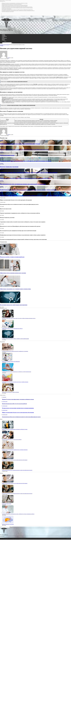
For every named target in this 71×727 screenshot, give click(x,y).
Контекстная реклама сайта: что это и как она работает (12, 4)
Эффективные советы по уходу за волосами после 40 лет (12, 328)
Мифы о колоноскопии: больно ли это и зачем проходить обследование (14, 5)
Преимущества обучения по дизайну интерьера (10, 392)
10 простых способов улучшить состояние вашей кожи (12, 257)
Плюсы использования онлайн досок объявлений (11, 361)
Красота (3, 39)
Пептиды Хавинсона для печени (8, 11)
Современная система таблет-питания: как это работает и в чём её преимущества (16, 371)
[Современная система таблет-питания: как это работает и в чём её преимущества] (8, 370)
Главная (3, 34)
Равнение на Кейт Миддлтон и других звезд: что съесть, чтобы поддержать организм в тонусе (18, 318)
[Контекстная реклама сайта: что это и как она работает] (8, 438)
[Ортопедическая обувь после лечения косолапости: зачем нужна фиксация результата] (8, 492)
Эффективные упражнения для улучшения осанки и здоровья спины (15, 289)
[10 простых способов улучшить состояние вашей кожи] (10, 254)
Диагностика (4, 38)
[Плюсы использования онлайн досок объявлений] (7, 360)
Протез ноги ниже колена (6, 8)
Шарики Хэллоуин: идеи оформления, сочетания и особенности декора (14, 3)
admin (8, 57)
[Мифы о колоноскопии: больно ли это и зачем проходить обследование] (8, 458)
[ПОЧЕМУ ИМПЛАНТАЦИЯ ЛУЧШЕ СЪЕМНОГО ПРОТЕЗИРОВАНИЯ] (8, 337)
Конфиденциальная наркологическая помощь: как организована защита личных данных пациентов (28, 190)
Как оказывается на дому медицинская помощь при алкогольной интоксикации (23, 184)
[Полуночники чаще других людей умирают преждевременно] (10, 302)
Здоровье (3, 35)
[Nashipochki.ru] (6, 30)
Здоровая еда (4, 36)
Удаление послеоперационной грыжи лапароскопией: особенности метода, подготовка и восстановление (29, 195)
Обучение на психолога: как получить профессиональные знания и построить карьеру (17, 7)
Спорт (3, 37)
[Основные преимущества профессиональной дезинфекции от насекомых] (8, 350)
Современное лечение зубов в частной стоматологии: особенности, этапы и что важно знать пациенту (29, 172)
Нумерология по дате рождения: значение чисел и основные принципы (14, 449)
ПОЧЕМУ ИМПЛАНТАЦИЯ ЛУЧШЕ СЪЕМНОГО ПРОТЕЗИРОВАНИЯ (15, 338)
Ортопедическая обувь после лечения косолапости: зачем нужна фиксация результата (17, 6)
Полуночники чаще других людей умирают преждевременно (13, 305)
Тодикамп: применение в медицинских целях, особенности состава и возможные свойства (18, 10)
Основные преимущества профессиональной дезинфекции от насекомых (15, 351)
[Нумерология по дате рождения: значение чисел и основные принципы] (8, 448)
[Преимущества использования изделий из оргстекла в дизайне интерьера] (7, 380)
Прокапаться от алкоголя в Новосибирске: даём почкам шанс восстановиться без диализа (25, 178)
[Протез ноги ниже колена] (8, 502)
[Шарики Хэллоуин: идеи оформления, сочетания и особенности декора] (8, 428)
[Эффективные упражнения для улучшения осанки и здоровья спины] (10, 286)
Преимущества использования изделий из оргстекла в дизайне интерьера (15, 382)
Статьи (4, 44)
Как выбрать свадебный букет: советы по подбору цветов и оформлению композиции (17, 9)
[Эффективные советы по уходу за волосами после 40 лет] (8, 327)
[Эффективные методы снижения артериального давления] (10, 270)
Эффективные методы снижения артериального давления (13, 273)
